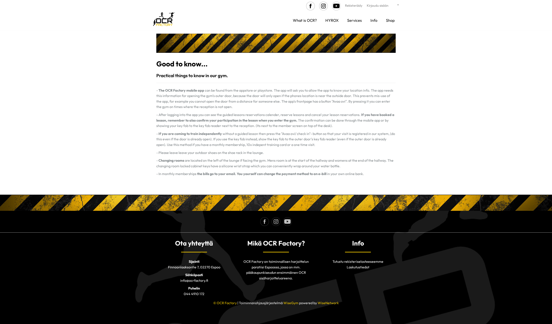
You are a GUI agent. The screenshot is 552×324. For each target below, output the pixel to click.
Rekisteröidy (353, 5)
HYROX (332, 20)
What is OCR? (305, 20)
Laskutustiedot (358, 267)
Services (354, 20)
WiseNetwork (328, 303)
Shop (390, 20)
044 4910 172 (194, 294)
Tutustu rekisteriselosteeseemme (357, 261)
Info (373, 20)
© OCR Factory (225, 303)
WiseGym (290, 303)
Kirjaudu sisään (377, 5)
